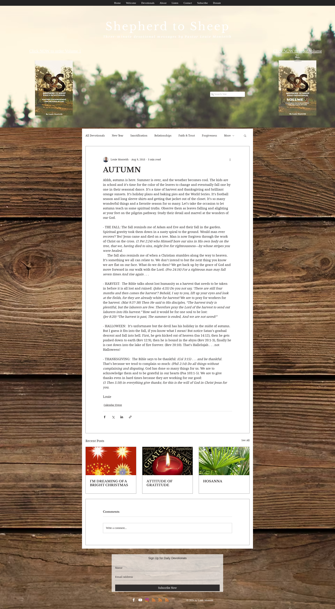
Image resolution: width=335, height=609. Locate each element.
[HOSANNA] (224, 461)
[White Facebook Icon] (133, 600)
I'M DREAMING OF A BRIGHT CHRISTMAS (109, 483)
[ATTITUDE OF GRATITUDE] (167, 461)
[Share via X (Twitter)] (113, 417)
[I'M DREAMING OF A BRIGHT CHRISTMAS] (111, 461)
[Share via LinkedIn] (121, 417)
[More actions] (230, 159)
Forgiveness (209, 135)
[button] (245, 135)
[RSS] (153, 600)
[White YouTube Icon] (140, 600)
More (227, 135)
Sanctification (138, 135)
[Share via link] (130, 417)
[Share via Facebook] (104, 417)
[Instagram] (147, 600)
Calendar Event (113, 405)
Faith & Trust (186, 135)
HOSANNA (212, 481)
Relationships (163, 135)
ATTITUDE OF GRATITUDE (159, 483)
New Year (117, 135)
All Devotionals (95, 135)
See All (245, 440)
